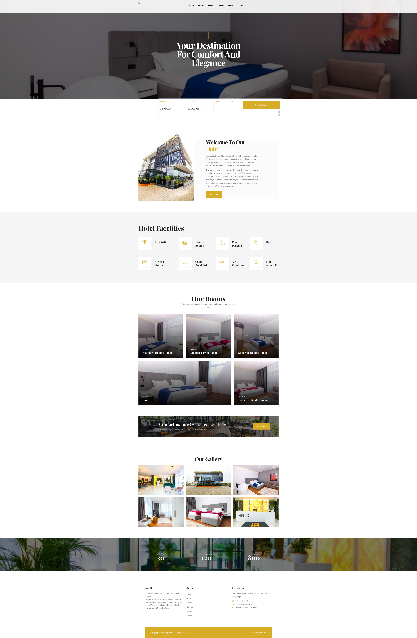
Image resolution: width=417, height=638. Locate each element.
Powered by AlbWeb (259, 633)
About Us (201, 5)
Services (221, 5)
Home (191, 5)
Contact (240, 5)
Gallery (230, 5)
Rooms (210, 5)
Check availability (261, 105)
